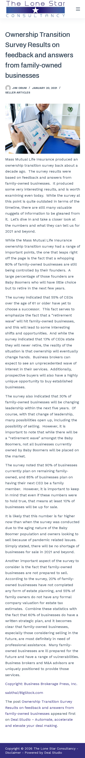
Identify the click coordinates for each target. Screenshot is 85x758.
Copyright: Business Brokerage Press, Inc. (41, 684)
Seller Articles (17, 92)
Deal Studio (53, 752)
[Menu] (78, 9)
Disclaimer (13, 752)
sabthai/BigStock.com (24, 692)
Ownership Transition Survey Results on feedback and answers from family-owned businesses (39, 707)
